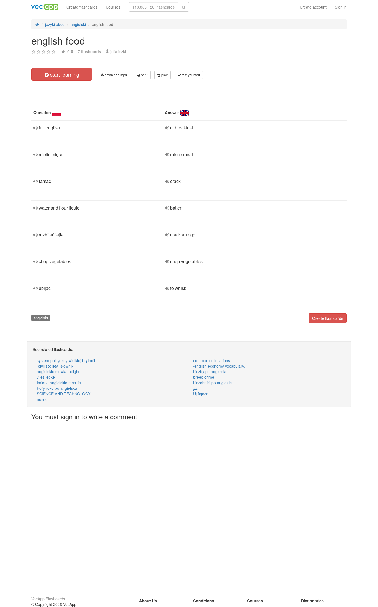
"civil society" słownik (55, 366)
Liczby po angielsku (210, 371)
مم (195, 388)
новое (42, 399)
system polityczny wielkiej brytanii (66, 360)
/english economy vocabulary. (219, 366)
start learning (64, 74)
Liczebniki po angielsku (213, 382)
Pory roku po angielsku (57, 388)
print (143, 74)
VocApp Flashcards (48, 598)
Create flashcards (81, 7)
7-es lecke (46, 377)
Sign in (341, 7)
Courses (113, 7)
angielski (41, 317)
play (164, 74)
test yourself (190, 74)
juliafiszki (118, 51)
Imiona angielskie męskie (59, 382)
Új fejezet (201, 393)
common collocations (211, 360)
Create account (313, 7)
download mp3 (115, 74)
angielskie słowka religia (58, 371)
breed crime (203, 377)
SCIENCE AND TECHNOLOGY (63, 393)
